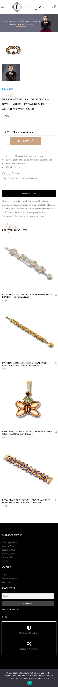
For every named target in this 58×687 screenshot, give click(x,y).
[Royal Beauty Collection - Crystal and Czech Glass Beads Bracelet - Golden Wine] (56, 501)
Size (7, 132)
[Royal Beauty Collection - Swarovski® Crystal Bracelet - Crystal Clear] (56, 295)
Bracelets (7, 95)
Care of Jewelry (9, 542)
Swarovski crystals (28, 178)
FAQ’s (5, 561)
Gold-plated (13, 178)
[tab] (29, 193)
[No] (54, 678)
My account (7, 582)
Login (4, 574)
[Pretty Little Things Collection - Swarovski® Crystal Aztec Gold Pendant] (56, 432)
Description (29, 193)
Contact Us (7, 557)
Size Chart (7, 88)
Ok (29, 683)
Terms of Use (8, 549)
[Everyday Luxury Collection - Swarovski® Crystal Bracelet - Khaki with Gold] (56, 364)
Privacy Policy (8, 553)
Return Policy (8, 546)
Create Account (9, 578)
